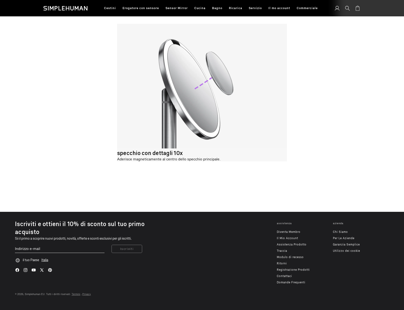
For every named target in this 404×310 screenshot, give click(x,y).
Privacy (86, 294)
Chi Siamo (340, 232)
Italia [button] (44, 260)
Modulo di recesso (290, 257)
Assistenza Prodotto (292, 244)
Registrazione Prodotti (293, 269)
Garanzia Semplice (346, 244)
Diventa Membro (288, 232)
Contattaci (284, 276)
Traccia (282, 250)
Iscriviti (126, 249)
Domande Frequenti (291, 282)
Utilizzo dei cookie (346, 250)
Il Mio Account (287, 238)
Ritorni (282, 263)
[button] (110, 8)
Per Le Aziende (343, 238)
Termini (76, 294)
